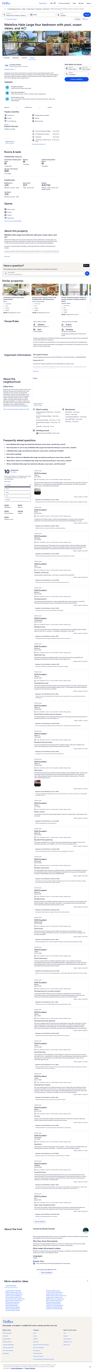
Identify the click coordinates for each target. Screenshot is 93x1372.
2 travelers (72, 74)
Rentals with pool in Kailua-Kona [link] (55, 1299)
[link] (85, 19)
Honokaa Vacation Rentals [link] (53, 1302)
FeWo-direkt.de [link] (67, 1339)
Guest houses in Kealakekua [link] (13, 1295)
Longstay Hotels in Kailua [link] (53, 1291)
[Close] (90, 1367)
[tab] (11, 1286)
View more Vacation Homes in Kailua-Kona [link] (15, 409)
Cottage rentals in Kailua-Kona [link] (14, 1294)
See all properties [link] (12, 19)
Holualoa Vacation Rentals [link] (12, 1307)
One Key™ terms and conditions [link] (41, 1344)
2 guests (63, 15)
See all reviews (40, 1221)
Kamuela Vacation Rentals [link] (12, 1310)
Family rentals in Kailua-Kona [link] (54, 1294)
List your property (64, 3)
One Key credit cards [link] (8, 1347)
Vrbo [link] (64, 1333)
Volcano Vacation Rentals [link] (12, 1308)
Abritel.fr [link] (65, 1336)
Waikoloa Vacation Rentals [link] (53, 1304)
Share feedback (46, 1272)
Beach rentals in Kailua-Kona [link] (13, 1292)
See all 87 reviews (9, 69)
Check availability (77, 79)
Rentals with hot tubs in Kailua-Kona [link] (56, 1295)
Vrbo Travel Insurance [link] (8, 1350)
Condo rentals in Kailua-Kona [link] (54, 1292)
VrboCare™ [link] (5, 1336)
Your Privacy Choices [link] (38, 1356)
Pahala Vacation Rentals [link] (12, 1304)
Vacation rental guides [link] (8, 1344)
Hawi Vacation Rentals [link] (11, 1305)
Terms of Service (30, 1368)
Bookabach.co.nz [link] (67, 1342)
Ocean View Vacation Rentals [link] (54, 1308)
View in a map (9, 143)
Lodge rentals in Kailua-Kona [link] (54, 1297)
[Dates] (42, 15)
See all (6, 124)
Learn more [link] (7, 482)
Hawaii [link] (23, 9)
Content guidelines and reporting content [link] (43, 1359)
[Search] (87, 273)
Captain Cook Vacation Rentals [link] (54, 1305)
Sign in (89, 3)
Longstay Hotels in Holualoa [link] (13, 1291)
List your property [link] (7, 1333)
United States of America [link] (14, 9)
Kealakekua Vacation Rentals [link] (54, 1307)
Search (87, 15)
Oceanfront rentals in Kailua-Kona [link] (15, 1299)
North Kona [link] (39, 9)
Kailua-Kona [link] (46, 9)
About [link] (34, 1333)
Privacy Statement (16, 1368)
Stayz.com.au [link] (66, 1344)
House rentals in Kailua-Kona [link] (13, 1297)
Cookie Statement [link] (37, 1353)
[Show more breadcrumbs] (5, 9)
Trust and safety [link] (7, 1339)
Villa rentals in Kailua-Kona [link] (12, 1302)
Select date (72, 69)
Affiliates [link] (35, 1339)
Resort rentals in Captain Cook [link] (13, 1300)
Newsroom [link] (36, 1342)
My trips (81, 3)
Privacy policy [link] (36, 1350)
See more (7, 256)
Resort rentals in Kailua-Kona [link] (54, 1300)
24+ (87, 53)
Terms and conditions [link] (38, 1347)
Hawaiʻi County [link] (31, 9)
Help (74, 3)
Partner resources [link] (7, 1342)
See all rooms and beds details (12, 221)
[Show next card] (90, 300)
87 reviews (14, 472)
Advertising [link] (6, 1353)
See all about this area (38, 144)
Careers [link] (35, 1336)
